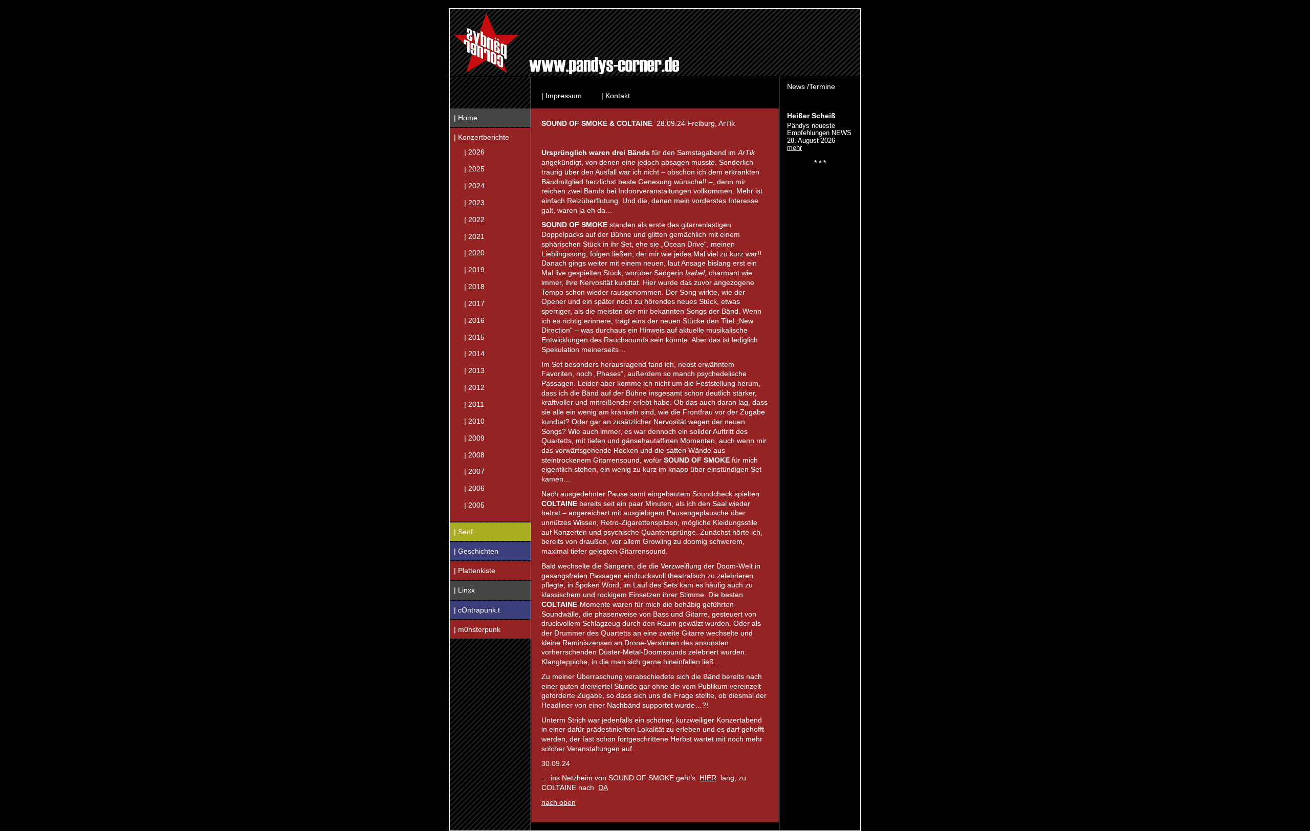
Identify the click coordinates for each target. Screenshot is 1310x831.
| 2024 (474, 186)
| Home (465, 118)
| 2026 (474, 152)
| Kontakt (615, 96)
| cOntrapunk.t (477, 610)
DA (603, 787)
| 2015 (474, 337)
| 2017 (474, 303)
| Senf (463, 532)
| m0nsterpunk (477, 629)
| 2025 (474, 169)
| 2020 (474, 253)
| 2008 (474, 454)
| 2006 (474, 488)
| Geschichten (476, 551)
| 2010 (474, 421)
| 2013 (474, 370)
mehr (794, 147)
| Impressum (561, 96)
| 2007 (474, 471)
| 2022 (474, 219)
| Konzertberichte (481, 137)
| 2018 (474, 286)
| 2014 (474, 353)
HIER (708, 778)
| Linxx (464, 590)
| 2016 (474, 320)
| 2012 (474, 387)
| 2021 (474, 236)
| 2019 (474, 270)
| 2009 (474, 437)
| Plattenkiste (474, 570)
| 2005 (474, 505)
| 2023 (474, 202)
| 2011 (474, 404)
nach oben (558, 802)
